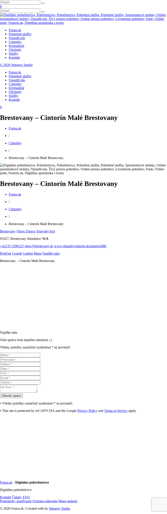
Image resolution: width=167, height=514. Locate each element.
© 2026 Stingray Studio (16, 65)
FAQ (26, 497)
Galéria (28, 253)
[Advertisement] (83, 296)
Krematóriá (16, 46)
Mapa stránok (67, 501)
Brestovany (8, 231)
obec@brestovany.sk (39, 246)
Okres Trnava (26, 231)
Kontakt (14, 57)
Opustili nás (17, 38)
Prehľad (5, 253)
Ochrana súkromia (45, 501)
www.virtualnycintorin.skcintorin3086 (80, 246)
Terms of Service (115, 411)
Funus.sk (15, 30)
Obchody (15, 49)
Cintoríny (15, 42)
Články (17, 497)
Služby (13, 53)
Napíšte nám (51, 253)
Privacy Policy (87, 411)
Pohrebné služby (20, 34)
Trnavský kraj (45, 231)
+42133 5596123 (12, 246)
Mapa (38, 253)
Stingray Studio (59, 508)
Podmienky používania (16, 501)
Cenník (17, 253)
